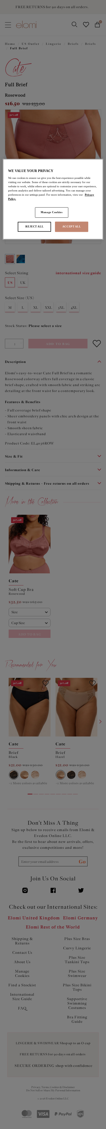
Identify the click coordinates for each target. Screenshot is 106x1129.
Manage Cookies (51, 212)
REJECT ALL (34, 226)
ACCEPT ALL (71, 226)
